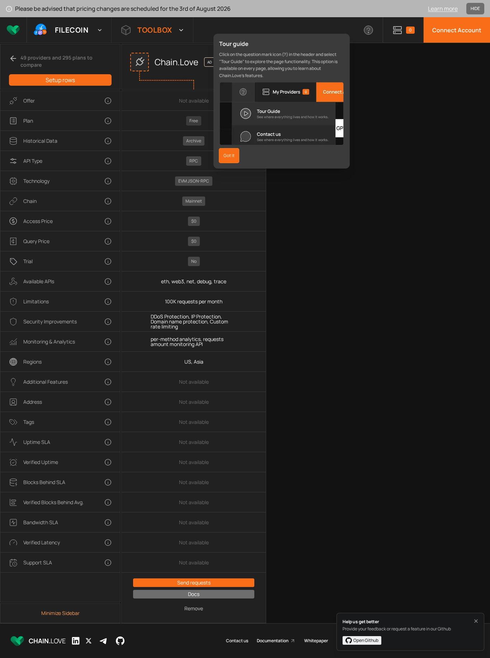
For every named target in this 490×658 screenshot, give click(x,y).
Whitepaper (316, 641)
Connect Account (456, 30)
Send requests (194, 582)
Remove (193, 608)
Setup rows (60, 80)
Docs (193, 594)
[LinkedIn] (75, 640)
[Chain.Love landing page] (13, 30)
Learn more (443, 9)
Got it (229, 155)
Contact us (237, 641)
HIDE (475, 8)
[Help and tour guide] (368, 30)
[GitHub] (120, 640)
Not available (194, 100)
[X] (88, 641)
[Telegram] (103, 640)
